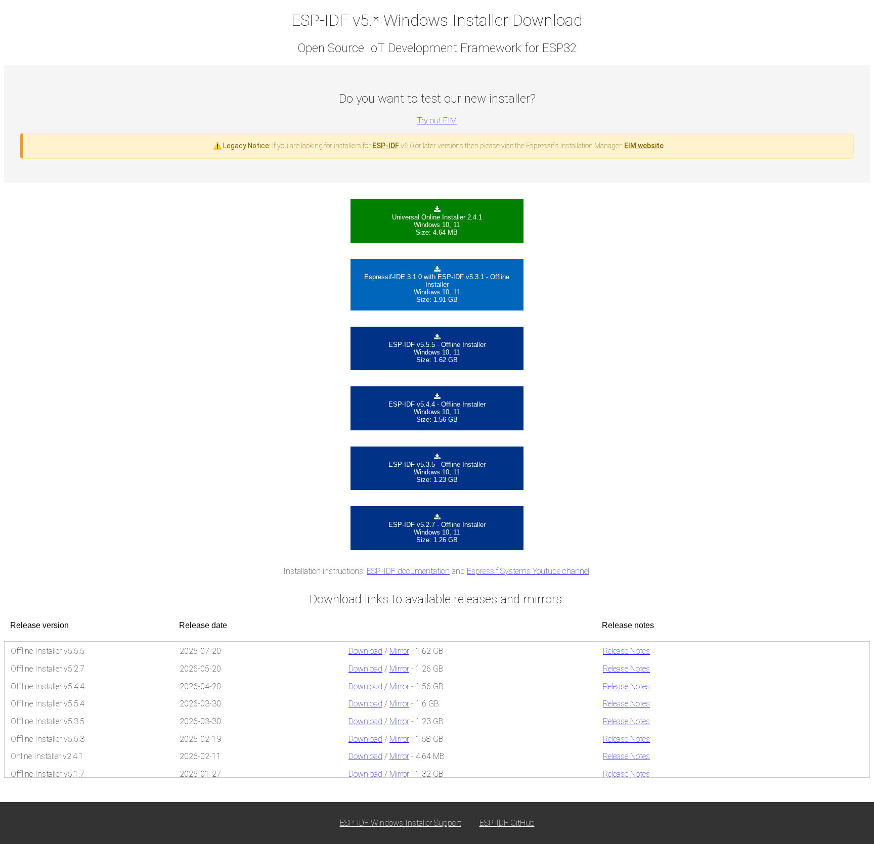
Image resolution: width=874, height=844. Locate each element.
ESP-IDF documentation (408, 571)
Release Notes (626, 651)
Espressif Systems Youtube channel (528, 571)
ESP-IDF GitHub (507, 823)
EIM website (644, 146)
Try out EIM (437, 120)
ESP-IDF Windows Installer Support (400, 823)
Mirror (399, 651)
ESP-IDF (385, 146)
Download (365, 651)
